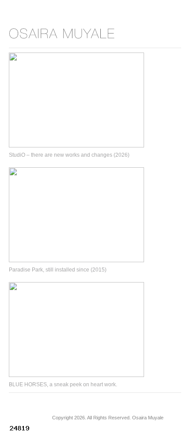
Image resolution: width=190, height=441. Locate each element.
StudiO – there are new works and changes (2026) (69, 155)
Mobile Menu (161, 33)
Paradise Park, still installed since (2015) (57, 270)
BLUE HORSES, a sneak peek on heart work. (63, 384)
